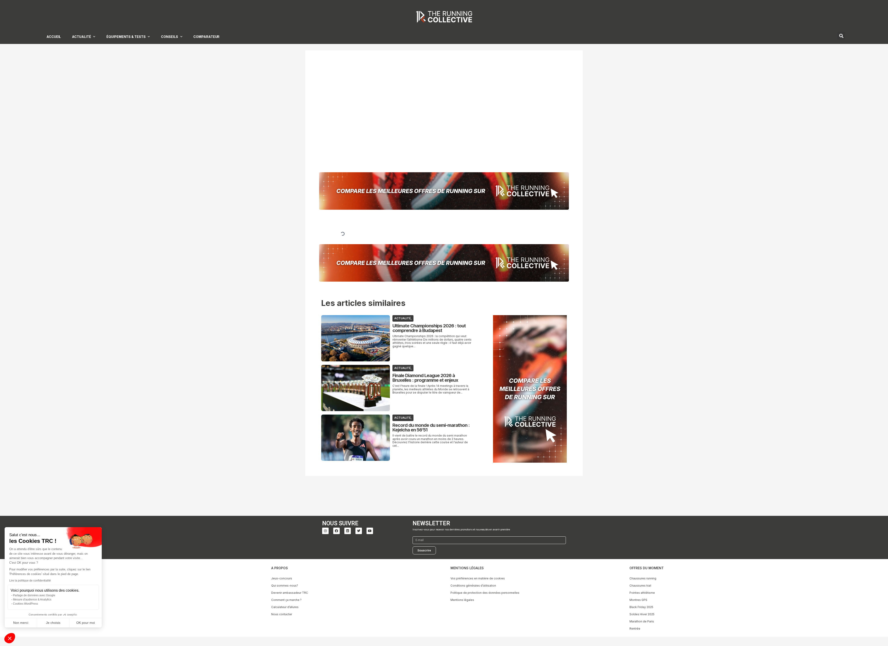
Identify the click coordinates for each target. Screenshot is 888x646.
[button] (9, 638)
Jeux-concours (281, 578)
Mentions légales (462, 600)
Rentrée (634, 628)
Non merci (20, 622)
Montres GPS (638, 600)
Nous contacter (281, 614)
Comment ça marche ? (286, 600)
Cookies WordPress (25, 603)
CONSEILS (169, 37)
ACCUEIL (53, 37)
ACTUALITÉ (81, 37)
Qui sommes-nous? (284, 585)
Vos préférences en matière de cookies (477, 578)
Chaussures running (642, 578)
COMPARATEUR (206, 37)
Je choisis (53, 622)
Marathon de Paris (641, 621)
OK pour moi (85, 622)
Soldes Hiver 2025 (641, 614)
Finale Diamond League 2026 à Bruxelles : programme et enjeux (425, 378)
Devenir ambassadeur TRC (289, 592)
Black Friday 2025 (641, 607)
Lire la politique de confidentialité (30, 580)
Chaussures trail (640, 585)
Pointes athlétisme (642, 592)
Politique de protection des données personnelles (484, 592)
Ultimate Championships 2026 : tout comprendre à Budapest (429, 328)
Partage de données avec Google (34, 595)
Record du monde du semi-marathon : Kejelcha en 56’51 (431, 427)
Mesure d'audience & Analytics (32, 599)
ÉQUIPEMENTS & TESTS (125, 37)
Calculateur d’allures (285, 607)
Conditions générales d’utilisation (473, 585)
